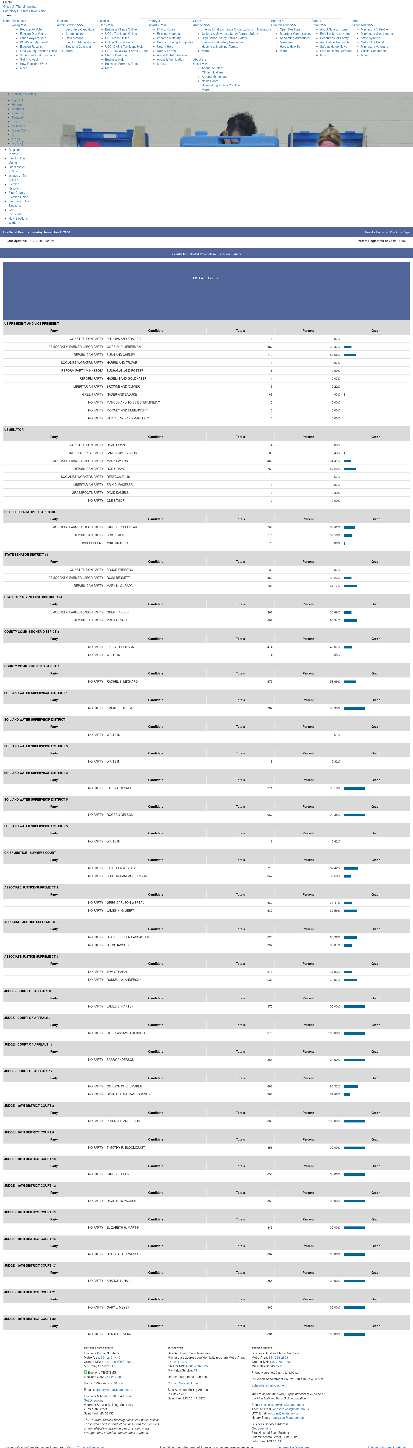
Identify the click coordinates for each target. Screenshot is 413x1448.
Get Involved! (29, 59)
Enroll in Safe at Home (335, 33)
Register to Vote (31, 29)
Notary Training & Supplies (175, 42)
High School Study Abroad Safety (224, 38)
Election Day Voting (33, 33)
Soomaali (18, 109)
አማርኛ (16, 139)
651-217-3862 (114, 1377)
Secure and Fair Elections (37, 55)
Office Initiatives (212, 72)
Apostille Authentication (173, 55)
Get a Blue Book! (372, 42)
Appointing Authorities (295, 38)
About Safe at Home (334, 29)
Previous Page (400, 232)
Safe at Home (316, 22)
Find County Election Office (38, 51)
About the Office (199, 61)
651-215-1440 (110, 1357)
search (11, 15)
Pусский (17, 117)
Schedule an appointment (269, 1385)
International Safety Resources (223, 42)
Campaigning (75, 33)
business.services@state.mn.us (282, 1404)
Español (17, 100)
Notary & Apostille (154, 22)
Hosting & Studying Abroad (220, 46)
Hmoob (17, 104)
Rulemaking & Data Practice (221, 85)
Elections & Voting (18, 22)
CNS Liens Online (117, 38)
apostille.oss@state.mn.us (290, 1409)
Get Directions (93, 1400)
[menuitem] (34, 44)
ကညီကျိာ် (18, 143)
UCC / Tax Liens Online (121, 33)
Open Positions (290, 29)
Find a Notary (166, 29)
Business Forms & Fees (121, 63)
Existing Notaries (168, 33)
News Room (210, 81)
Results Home (374, 232)
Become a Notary (169, 38)
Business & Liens (103, 22)
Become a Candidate (80, 29)
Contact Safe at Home (183, 1383)
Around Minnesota (214, 76)
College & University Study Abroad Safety (230, 33)
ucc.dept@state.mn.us (283, 1413)
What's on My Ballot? (34, 42)
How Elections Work (33, 63)
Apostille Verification (170, 59)
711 (112, 1366)
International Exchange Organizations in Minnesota (236, 29)
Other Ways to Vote (33, 38)
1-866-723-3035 (197, 1366)
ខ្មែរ (13, 134)
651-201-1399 (177, 1361)
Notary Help (165, 46)
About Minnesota (359, 22)
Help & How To (290, 46)
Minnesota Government (377, 33)
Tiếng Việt (19, 113)
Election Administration (66, 22)
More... (25, 68)
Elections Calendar (78, 46)
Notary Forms (166, 51)
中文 (15, 121)
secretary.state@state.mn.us (112, 1389)
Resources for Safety (334, 38)
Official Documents (374, 51)
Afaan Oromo (21, 130)
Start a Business (116, 55)
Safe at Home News (333, 46)
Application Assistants (335, 42)
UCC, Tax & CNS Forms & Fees (126, 51)
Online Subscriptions (119, 42)
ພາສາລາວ (18, 126)
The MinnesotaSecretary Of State (24, 8)
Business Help (115, 59)
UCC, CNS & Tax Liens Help (124, 46)
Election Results (31, 46)
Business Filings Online (121, 29)
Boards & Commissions (280, 22)
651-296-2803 (278, 1357)
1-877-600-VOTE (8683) (118, 1361)
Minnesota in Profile (374, 29)
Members (286, 42)
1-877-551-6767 (281, 1361)
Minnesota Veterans (374, 46)
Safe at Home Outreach (336, 51)
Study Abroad (198, 22)
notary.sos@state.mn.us (287, 1417)
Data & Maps (74, 38)
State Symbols (371, 38)
